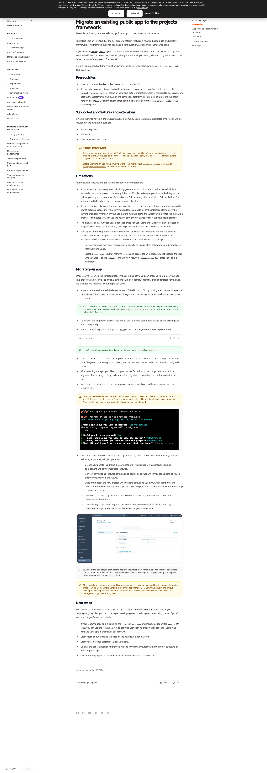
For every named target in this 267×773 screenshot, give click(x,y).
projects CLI (100, 655)
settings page (102, 206)
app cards (113, 637)
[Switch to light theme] (27, 768)
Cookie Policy (142, 8)
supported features (173, 66)
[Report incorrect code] (170, 338)
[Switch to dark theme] (30, 768)
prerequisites (158, 66)
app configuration (100, 647)
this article (133, 201)
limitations (85, 70)
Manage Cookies (151, 13)
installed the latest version (110, 84)
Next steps (196, 45)
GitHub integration (105, 189)
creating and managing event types (156, 164)
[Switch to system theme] (24, 768)
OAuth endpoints (101, 254)
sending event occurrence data (94, 167)
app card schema (156, 226)
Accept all (116, 13)
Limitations (197, 36)
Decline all (134, 13)
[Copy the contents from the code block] (174, 338)
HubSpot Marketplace (131, 624)
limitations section (115, 119)
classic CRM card (92, 223)
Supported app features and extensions (205, 30)
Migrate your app (200, 41)
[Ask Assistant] (179, 338)
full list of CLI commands (143, 655)
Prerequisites (197, 24)
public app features (143, 119)
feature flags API (110, 628)
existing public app (99, 51)
